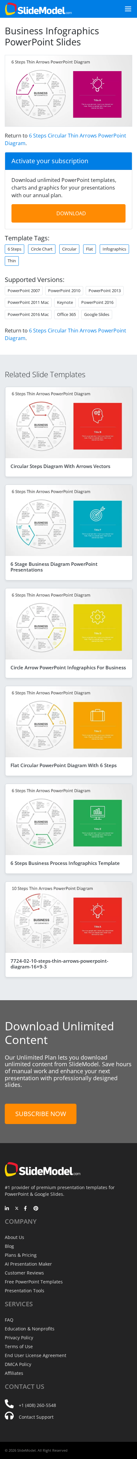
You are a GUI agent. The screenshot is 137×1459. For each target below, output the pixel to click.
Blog (9, 1246)
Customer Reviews (24, 1273)
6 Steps (14, 249)
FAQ (9, 1320)
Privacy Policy (19, 1338)
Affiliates (14, 1373)
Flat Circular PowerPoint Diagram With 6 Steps (64, 765)
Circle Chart (42, 249)
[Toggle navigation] (125, 9)
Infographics (114, 249)
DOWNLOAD (71, 213)
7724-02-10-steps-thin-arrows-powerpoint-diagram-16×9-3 (59, 964)
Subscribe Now (40, 1113)
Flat (89, 249)
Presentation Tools (24, 1291)
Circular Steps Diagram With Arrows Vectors (60, 466)
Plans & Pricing (21, 1255)
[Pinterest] (35, 1208)
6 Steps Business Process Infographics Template (65, 863)
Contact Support (36, 1417)
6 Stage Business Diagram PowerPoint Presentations (54, 567)
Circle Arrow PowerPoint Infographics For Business (68, 667)
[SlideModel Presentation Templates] (38, 9)
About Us (14, 1237)
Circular (69, 249)
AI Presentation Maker (28, 1264)
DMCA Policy (18, 1364)
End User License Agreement (35, 1355)
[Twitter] (16, 1208)
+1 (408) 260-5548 (37, 1405)
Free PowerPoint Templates (34, 1282)
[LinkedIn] (7, 1208)
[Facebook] (26, 1208)
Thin (12, 261)
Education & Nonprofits (29, 1329)
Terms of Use (19, 1346)
